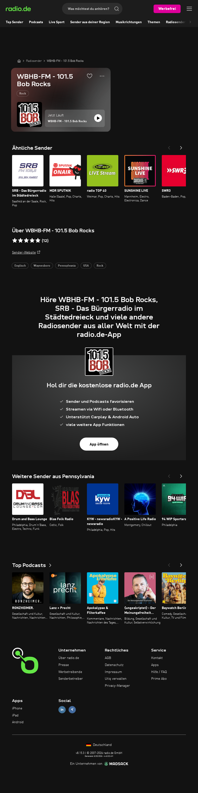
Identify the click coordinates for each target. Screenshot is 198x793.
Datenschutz (114, 665)
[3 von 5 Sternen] (26, 240)
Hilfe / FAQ (159, 672)
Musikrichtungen (129, 22)
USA (86, 265)
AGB (108, 658)
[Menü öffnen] (189, 9)
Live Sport (56, 22)
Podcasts (36, 22)
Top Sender (14, 22)
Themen (154, 22)
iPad (15, 715)
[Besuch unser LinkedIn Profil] (62, 709)
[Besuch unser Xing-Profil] (72, 709)
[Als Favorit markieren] (89, 76)
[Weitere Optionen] (102, 76)
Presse (63, 665)
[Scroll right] (190, 22)
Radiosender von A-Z (182, 22)
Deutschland (102, 745)
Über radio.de (68, 658)
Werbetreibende (70, 672)
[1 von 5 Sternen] (15, 240)
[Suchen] (117, 9)
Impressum (113, 672)
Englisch (20, 265)
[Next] (181, 146)
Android (18, 722)
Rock (22, 93)
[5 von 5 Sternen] (38, 240)
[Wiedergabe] (98, 118)
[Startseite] (19, 61)
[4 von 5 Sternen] (32, 240)
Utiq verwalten (116, 678)
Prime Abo (159, 678)
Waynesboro (42, 265)
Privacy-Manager (117, 685)
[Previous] (169, 146)
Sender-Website (24, 252)
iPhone (17, 708)
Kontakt (157, 658)
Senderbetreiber (70, 678)
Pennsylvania (67, 265)
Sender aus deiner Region (90, 22)
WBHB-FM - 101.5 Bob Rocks (67, 121)
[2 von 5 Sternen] (20, 240)
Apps (155, 665)
